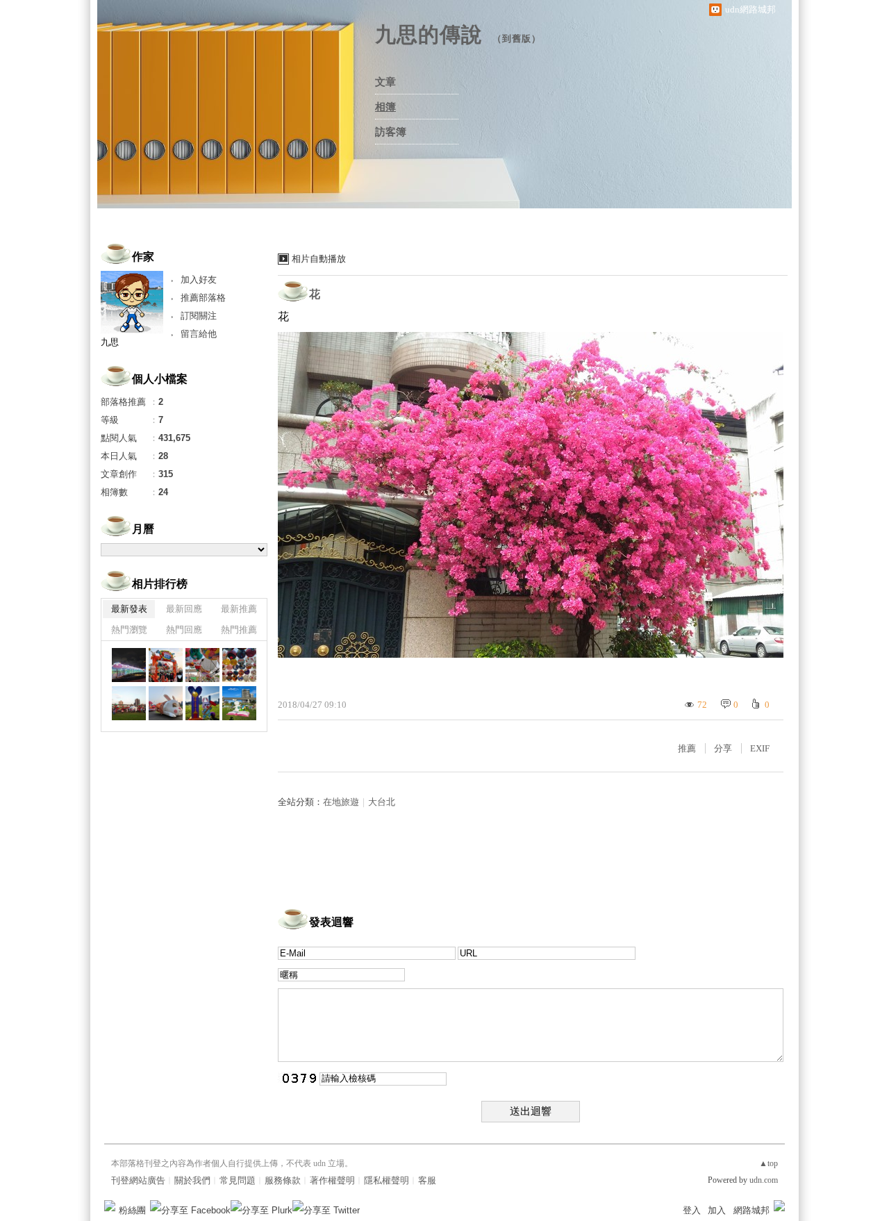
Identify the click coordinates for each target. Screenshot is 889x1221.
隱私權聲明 (386, 1180)
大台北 (381, 802)
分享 (723, 748)
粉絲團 (132, 1210)
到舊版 (516, 38)
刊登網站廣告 (138, 1180)
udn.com (763, 1180)
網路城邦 (751, 1210)
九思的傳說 (429, 34)
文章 (385, 82)
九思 (110, 342)
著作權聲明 (332, 1180)
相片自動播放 (319, 259)
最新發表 (129, 609)
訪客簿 (390, 132)
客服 (427, 1180)
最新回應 (184, 609)
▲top (768, 1163)
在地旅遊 (341, 802)
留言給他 (199, 334)
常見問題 (237, 1180)
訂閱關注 (199, 315)
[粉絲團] (109, 1205)
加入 (717, 1210)
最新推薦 (239, 609)
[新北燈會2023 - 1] (129, 665)
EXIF (760, 748)
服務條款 (283, 1180)
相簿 (385, 107)
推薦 (687, 748)
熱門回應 (184, 629)
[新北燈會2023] (166, 665)
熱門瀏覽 (129, 629)
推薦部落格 (203, 297)
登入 (692, 1210)
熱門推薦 (239, 629)
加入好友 (199, 279)
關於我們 (192, 1180)
